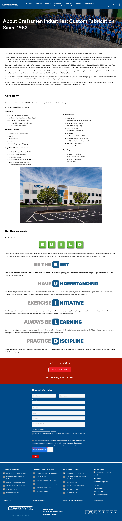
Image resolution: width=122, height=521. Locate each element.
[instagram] (95, 512)
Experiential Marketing (11, 469)
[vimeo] (111, 512)
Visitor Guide (98, 488)
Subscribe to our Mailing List (73, 500)
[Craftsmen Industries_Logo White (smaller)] (10, 4)
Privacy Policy (98, 500)
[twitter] (91, 512)
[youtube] (103, 512)
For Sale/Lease (99, 469)
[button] (71, 6)
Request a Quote (38, 500)
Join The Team (98, 492)
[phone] (115, 512)
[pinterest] (99, 512)
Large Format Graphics (71, 469)
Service (96, 485)
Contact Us (7, 500)
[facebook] (87, 512)
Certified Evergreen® (101, 482)
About (96, 475)
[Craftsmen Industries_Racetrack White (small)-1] (20, 507)
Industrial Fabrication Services (43, 469)
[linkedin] (107, 512)
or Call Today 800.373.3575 (59, 377)
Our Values (97, 478)
